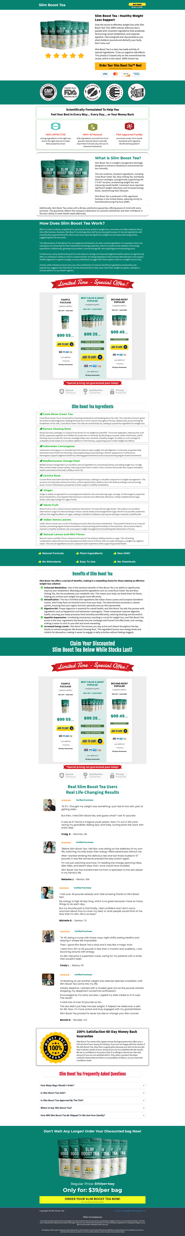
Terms (142, 1211)
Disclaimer (134, 1211)
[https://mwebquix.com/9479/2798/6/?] (137, 5)
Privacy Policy (121, 1211)
